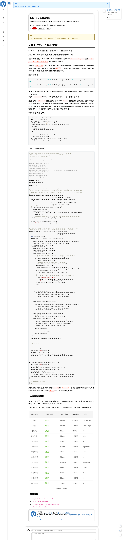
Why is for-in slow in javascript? (42, 499)
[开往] (3, 46)
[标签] (3, 23)
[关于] (3, 32)
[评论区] (3, 27)
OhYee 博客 (48, 513)
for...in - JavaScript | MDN (40, 501)
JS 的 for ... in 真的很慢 (63, 513)
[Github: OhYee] (3, 41)
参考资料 (110, 15)
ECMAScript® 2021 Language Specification (45, 504)
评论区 (109, 17)
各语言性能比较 (112, 12)
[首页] (3, 13)
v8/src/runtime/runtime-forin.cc (43, 507)
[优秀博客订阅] (3, 36)
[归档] (3, 18)
